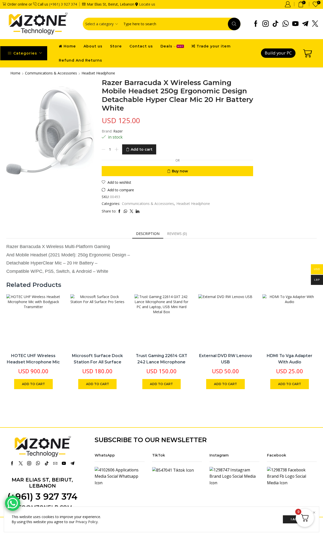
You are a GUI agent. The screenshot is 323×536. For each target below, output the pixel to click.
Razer (118, 131)
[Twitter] (315, 24)
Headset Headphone (98, 73)
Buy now (180, 171)
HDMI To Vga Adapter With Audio (289, 359)
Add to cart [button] (51, 315)
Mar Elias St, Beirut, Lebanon (42, 483)
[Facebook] (256, 24)
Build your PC (278, 53)
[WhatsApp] (285, 24)
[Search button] (234, 24)
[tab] (147, 233)
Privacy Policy (86, 521)
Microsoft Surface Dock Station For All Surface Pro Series (97, 362)
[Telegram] (305, 24)
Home (70, 46)
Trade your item (214, 46)
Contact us (141, 46)
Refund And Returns (80, 60)
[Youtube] (295, 24)
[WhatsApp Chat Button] (12, 503)
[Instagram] (265, 24)
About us (93, 46)
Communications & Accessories (51, 73)
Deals (171, 46)
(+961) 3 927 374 (63, 4)
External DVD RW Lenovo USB (225, 359)
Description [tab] (147, 233)
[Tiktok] (275, 24)
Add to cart (141, 149)
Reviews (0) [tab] (177, 233)
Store (116, 46)
